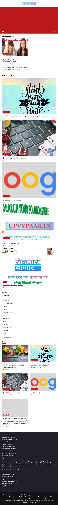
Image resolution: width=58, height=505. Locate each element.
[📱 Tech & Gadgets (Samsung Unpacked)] (29, 138)
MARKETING (6, 318)
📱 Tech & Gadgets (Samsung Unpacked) (14, 158)
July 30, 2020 (6, 246)
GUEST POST (6, 309)
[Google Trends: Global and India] (29, 180)
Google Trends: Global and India (12, 200)
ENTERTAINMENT (7, 303)
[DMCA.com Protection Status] (6, 337)
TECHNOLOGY (7, 330)
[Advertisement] (29, 18)
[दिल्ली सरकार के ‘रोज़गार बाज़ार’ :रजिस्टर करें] (29, 266)
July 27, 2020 (6, 288)
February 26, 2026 (7, 118)
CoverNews (25, 502)
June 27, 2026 (6, 369)
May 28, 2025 (6, 426)
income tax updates (8, 312)
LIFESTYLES (6, 54)
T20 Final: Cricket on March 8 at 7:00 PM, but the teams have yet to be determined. (26, 116)
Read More (5, 71)
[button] (3, 31)
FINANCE (5, 306)
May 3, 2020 (6, 63)
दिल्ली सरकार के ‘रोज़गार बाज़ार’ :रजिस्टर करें (13, 286)
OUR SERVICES (7, 324)
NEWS (5, 282)
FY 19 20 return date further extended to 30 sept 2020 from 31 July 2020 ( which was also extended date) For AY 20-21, (28, 243)
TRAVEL (5, 333)
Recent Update (7, 112)
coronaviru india (7, 300)
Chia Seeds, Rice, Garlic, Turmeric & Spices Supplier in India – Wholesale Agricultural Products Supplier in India (13, 365)
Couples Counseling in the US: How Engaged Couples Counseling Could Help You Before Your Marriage (14, 60)
